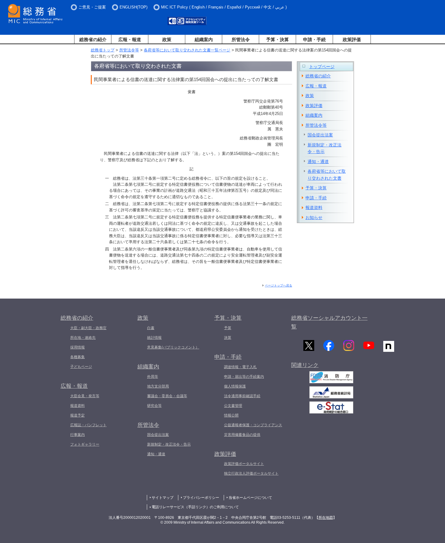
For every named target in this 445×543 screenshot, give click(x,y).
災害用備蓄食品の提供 (242, 435)
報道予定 (77, 415)
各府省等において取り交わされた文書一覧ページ (187, 50)
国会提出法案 (320, 134)
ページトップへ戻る (278, 285)
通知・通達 (318, 161)
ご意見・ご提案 (92, 7)
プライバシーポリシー (201, 497)
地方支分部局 (158, 386)
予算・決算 (277, 39)
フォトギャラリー (84, 444)
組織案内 (204, 39)
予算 (227, 328)
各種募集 (77, 357)
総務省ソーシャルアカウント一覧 (329, 322)
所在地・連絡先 (83, 337)
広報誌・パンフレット (88, 425)
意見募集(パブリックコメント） (173, 347)
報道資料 (313, 207)
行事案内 (77, 435)
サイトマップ (162, 497)
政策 (166, 39)
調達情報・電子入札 (240, 367)
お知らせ (313, 217)
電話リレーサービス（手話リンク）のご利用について (195, 507)
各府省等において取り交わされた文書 (327, 175)
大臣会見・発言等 (84, 396)
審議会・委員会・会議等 (167, 396)
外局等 (152, 377)
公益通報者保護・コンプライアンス (253, 425)
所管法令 (241, 39)
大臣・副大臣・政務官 (88, 328)
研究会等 (154, 406)
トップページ (322, 66)
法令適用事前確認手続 (242, 396)
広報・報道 (129, 39)
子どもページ (81, 367)
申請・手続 (314, 39)
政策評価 (352, 39)
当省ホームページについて (250, 497)
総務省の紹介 (93, 39)
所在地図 (325, 517)
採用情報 (77, 347)
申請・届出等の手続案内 (244, 377)
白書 (150, 328)
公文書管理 (233, 406)
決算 (227, 337)
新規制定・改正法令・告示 (324, 148)
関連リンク (304, 365)
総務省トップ (102, 50)
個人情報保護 (235, 386)
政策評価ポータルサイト (244, 464)
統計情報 (154, 337)
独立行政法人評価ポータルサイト (251, 473)
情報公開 (231, 415)
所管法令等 (129, 50)
